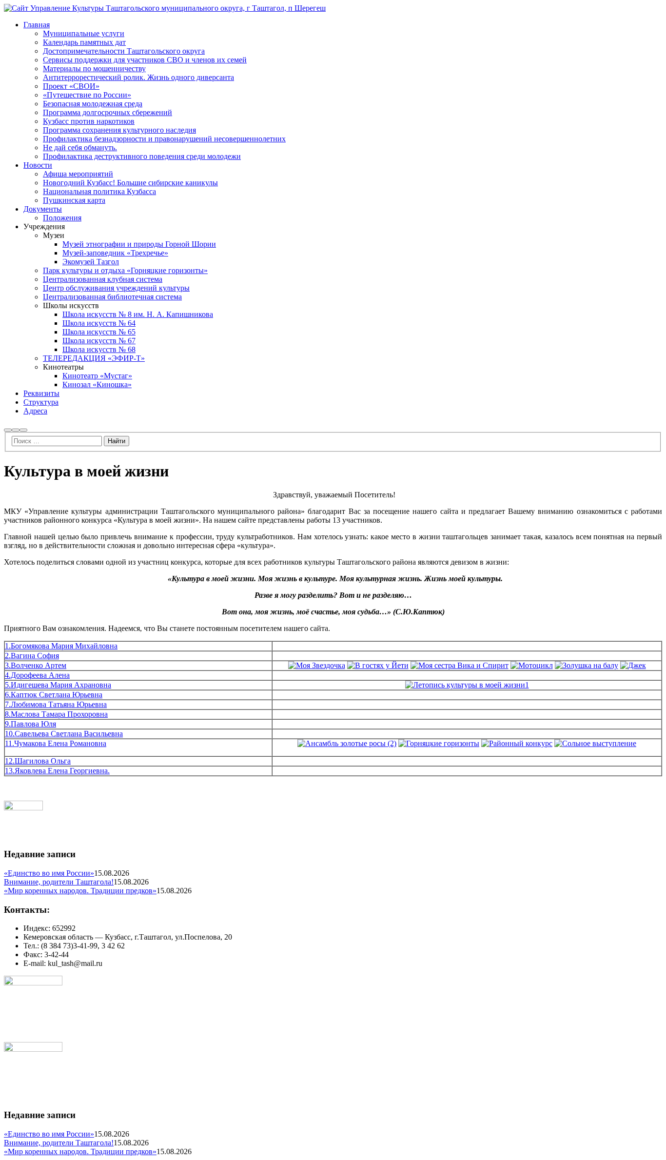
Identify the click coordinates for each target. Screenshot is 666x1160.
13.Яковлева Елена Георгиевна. (57, 771)
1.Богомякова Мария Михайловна (61, 646)
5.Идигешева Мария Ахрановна (58, 685)
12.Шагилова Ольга (38, 761)
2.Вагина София (32, 655)
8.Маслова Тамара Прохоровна (56, 714)
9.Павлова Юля (30, 724)
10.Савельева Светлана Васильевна (64, 733)
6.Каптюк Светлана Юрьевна (53, 694)
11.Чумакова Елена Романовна (55, 743)
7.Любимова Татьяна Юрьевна (56, 704)
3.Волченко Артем (35, 665)
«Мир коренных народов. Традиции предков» (80, 890)
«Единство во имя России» (49, 873)
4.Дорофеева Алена (37, 675)
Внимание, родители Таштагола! (59, 882)
